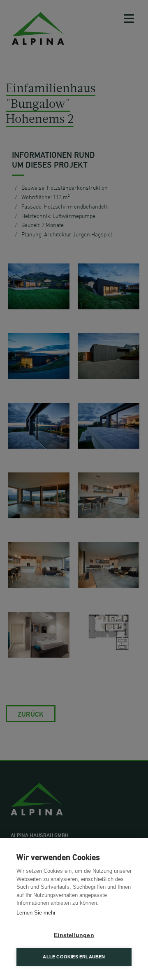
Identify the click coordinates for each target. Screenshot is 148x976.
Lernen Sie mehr (36, 913)
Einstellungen (74, 935)
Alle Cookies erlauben (74, 956)
